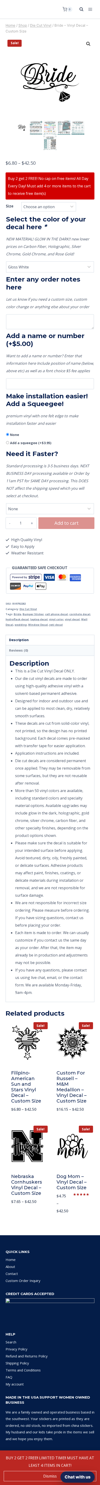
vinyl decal (72, 619)
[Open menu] (90, 9)
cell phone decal (56, 614)
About (10, 1266)
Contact (12, 1273)
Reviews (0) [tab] (18, 650)
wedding (21, 624)
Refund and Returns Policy (27, 1356)
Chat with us (77, 1476)
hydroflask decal (17, 619)
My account (15, 1384)
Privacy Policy (16, 1349)
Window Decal (38, 624)
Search (11, 1342)
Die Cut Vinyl (28, 609)
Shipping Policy (17, 1363)
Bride (17, 614)
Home (11, 1259)
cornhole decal (79, 614)
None (14, 434)
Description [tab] (19, 640)
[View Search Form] (79, 9)
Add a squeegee (30, 443)
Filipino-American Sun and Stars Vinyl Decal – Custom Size (26, 1087)
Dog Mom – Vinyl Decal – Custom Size (72, 1182)
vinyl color (56, 619)
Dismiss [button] (50, 1476)
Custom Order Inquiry (23, 1280)
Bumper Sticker (33, 614)
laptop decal (39, 619)
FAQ (9, 1377)
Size (9, 206)
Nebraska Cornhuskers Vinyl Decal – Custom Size (26, 1185)
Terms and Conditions (23, 1370)
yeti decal (56, 624)
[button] (88, 44)
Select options (27, 1121)
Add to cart (66, 523)
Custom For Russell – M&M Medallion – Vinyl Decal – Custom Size (72, 1087)
